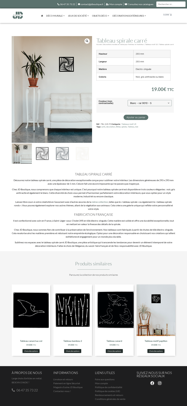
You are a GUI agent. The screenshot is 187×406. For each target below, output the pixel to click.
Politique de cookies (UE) (107, 391)
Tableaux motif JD (151, 44)
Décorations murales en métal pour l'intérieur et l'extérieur (123, 44)
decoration (110, 127)
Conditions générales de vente (110, 399)
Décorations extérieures (128, 15)
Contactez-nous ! (62, 391)
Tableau (131, 127)
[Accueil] (42, 15)
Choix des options (31, 351)
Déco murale (54, 15)
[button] (87, 41)
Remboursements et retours (109, 395)
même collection (100, 201)
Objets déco (99, 15)
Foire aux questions (105, 379)
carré (103, 127)
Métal (118, 127)
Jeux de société (77, 15)
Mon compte (101, 383)
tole (136, 127)
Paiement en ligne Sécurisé (66, 383)
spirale (124, 127)
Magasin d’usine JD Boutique (68, 387)
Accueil (99, 44)
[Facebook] (152, 383)
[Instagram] (159, 383)
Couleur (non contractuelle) (106, 102)
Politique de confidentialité (108, 387)
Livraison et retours (63, 379)
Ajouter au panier (136, 117)
